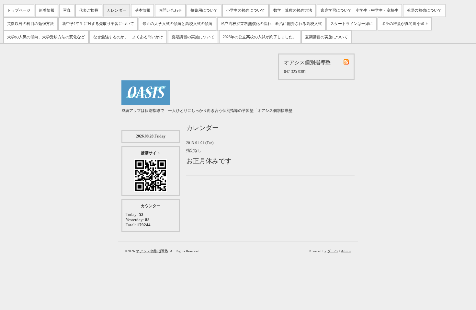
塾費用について (204, 10)
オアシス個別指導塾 (152, 251)
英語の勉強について (424, 10)
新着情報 (46, 10)
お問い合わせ (170, 10)
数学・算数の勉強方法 (292, 10)
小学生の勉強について (245, 10)
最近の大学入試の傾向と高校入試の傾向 (177, 23)
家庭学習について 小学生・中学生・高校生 (359, 10)
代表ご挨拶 (88, 10)
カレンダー (116, 10)
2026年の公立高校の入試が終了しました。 (260, 37)
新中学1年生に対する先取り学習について (98, 23)
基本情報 (142, 10)
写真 (67, 10)
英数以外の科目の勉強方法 (30, 23)
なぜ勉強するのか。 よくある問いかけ (128, 37)
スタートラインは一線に (351, 23)
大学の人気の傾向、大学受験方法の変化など (46, 37)
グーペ (332, 251)
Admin (346, 251)
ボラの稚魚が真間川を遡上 (404, 23)
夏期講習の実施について (193, 37)
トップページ (18, 10)
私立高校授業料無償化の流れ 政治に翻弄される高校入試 (271, 23)
